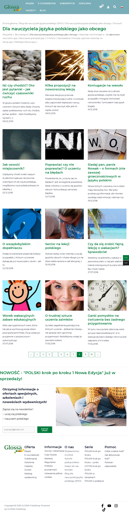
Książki (27, 451)
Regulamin (50, 462)
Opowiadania (63, 38)
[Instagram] (116, 506)
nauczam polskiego (16, 418)
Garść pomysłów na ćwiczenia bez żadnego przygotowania (106, 319)
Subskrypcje (30, 458)
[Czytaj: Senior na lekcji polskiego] (64, 222)
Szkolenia (29, 462)
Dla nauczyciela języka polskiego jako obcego (53, 34)
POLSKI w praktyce (94, 481)
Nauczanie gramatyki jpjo (32, 38)
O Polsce (50, 38)
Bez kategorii (21, 34)
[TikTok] (104, 509)
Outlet (27, 470)
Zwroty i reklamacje (54, 451)
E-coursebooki (31, 455)
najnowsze (114, 34)
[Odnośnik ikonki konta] (108, 7)
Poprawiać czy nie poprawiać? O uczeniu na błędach (63, 168)
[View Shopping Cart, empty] (100, 7)
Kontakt (69, 470)
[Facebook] (102, 506)
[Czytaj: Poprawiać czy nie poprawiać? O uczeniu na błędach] (64, 143)
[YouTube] (109, 506)
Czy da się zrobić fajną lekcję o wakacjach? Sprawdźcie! (105, 248)
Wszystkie (7, 34)
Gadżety (28, 466)
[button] (114, 7)
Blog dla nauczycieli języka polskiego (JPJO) (74, 477)
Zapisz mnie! (44, 430)
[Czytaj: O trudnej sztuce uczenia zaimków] (64, 294)
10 (92, 354)
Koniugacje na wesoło (105, 85)
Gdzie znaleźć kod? (114, 451)
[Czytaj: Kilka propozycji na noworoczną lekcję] (64, 63)
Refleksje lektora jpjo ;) (26, 42)
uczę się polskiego (15, 414)
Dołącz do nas (71, 466)
